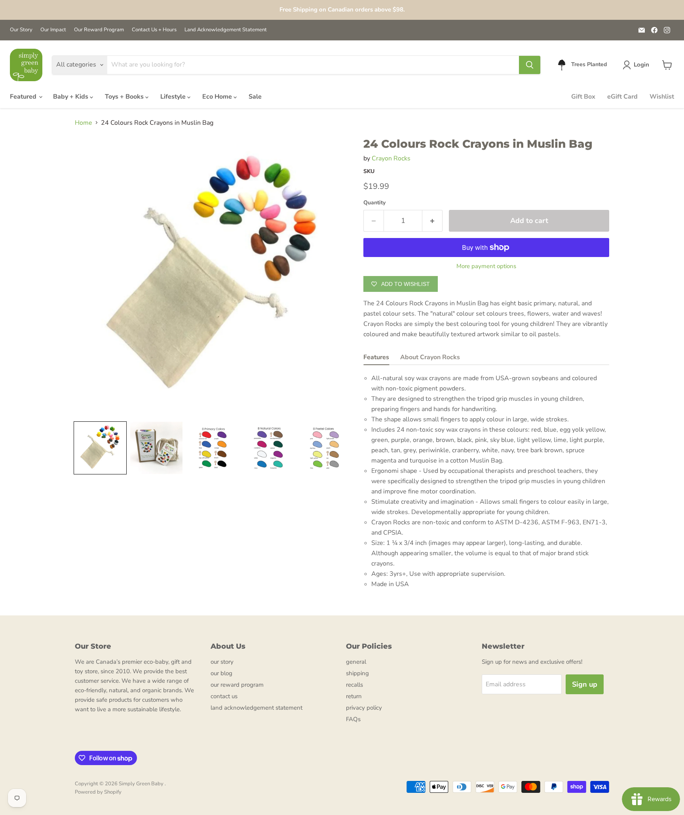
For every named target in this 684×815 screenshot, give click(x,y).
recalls (354, 685)
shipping (357, 673)
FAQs (353, 719)
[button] (637, 65)
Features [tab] (376, 357)
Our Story (21, 30)
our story (222, 662)
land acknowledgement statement (256, 708)
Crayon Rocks (391, 158)
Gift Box (583, 96)
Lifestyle (173, 96)
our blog (221, 673)
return (354, 696)
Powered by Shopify (98, 792)
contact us (224, 696)
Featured (24, 96)
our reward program (237, 685)
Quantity (374, 203)
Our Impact (53, 30)
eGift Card (622, 96)
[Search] (529, 65)
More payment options (486, 266)
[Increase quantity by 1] (432, 221)
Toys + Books (125, 96)
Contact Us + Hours (154, 30)
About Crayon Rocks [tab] (430, 357)
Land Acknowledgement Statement (225, 30)
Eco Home (218, 96)
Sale (255, 96)
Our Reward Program (99, 30)
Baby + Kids (71, 96)
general (356, 662)
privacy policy (364, 708)
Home (83, 122)
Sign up (584, 684)
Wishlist (662, 96)
